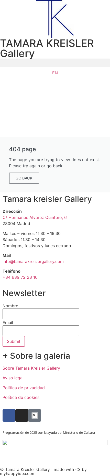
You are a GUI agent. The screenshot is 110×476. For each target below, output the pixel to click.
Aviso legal (13, 377)
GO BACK (24, 178)
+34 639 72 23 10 (20, 277)
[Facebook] (9, 415)
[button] (55, 63)
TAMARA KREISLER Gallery (47, 48)
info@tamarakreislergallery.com (33, 261)
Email (8, 322)
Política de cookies (21, 397)
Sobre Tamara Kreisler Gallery (31, 368)
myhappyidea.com (18, 473)
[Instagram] (21, 415)
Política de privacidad (24, 387)
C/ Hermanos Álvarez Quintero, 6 (35, 217)
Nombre (10, 306)
